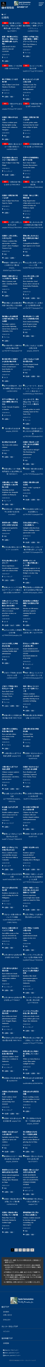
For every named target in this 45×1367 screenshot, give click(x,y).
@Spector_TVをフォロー (11, 1350)
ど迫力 (6, 257)
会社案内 (6, 1312)
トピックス (6, 1331)
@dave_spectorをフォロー (12, 1352)
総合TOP (5, 1307)
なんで (12, 625)
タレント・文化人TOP (10, 1326)
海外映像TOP (7, 1338)
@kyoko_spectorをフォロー (12, 1355)
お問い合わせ (7, 1315)
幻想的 (6, 61)
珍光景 (6, 174)
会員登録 (6, 1343)
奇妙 (11, 96)
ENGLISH (6, 1319)
